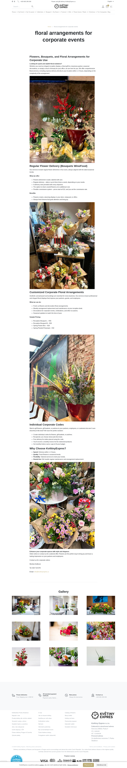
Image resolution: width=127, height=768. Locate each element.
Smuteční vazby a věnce (19, 721)
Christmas (92, 12)
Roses (14, 12)
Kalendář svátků (69, 724)
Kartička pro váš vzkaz (45, 718)
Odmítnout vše (101, 765)
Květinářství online (43, 721)
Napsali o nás (16, 715)
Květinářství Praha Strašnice (20, 712)
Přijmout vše (88, 765)
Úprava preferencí (72, 765)
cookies (41, 765)
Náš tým (40, 724)
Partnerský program (71, 721)
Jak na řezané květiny (44, 715)
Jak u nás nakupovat (18, 727)
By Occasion (30, 12)
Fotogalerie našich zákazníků (47, 735)
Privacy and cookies (109, 746)
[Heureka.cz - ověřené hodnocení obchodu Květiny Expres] (17, 761)
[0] (107, 7)
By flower (56, 12)
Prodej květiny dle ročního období (22, 718)
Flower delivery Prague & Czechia (22, 732)
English (110, 1)
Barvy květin (68, 715)
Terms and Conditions (95, 746)
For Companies (102, 12)
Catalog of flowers (70, 712)
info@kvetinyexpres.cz (41, 572)
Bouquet (48, 12)
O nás (40, 712)
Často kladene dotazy (44, 732)
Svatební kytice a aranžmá (20, 724)
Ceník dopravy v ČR (18, 729)
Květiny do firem (69, 718)
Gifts (69, 12)
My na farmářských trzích (45, 729)
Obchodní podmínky (44, 727)
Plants (84, 12)
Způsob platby (16, 735)
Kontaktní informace (71, 727)
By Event (21, 12)
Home (49, 26)
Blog (109, 12)
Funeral (63, 12)
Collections (40, 12)
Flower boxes (78, 12)
